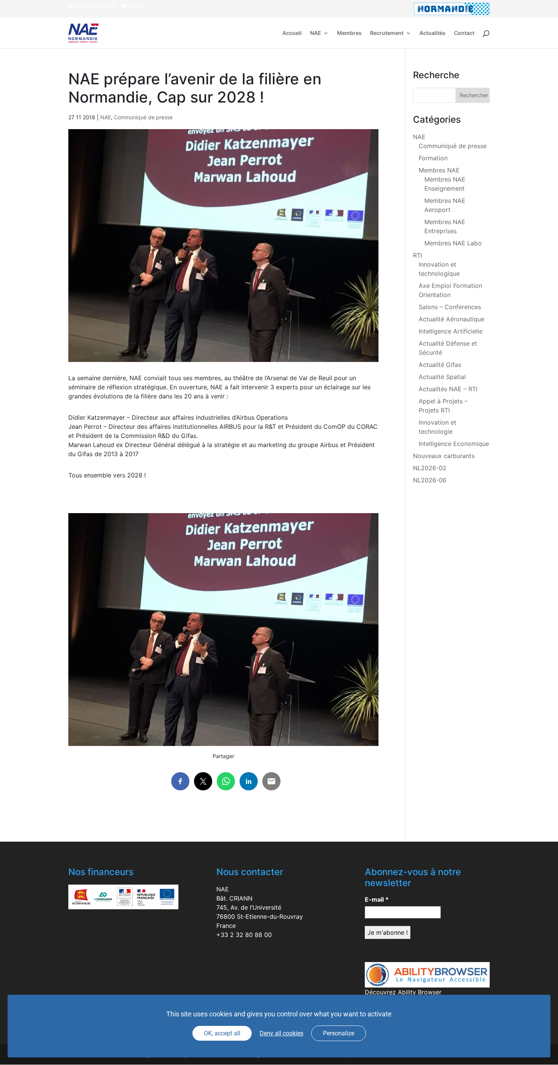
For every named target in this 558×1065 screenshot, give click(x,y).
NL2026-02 (429, 468)
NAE (315, 33)
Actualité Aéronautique (451, 319)
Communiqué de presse (143, 117)
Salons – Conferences (450, 307)
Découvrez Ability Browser (403, 992)
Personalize (338, 1033)
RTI (417, 255)
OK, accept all (222, 1033)
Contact (464, 33)
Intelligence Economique (454, 443)
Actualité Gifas (440, 364)
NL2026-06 (429, 480)
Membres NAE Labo (453, 243)
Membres (349, 33)
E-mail (377, 899)
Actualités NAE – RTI (448, 389)
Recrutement (387, 33)
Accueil (292, 33)
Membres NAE (439, 170)
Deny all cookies (281, 1033)
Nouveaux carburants (443, 456)
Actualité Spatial (442, 377)
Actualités (432, 33)
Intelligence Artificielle (450, 331)
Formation (433, 158)
